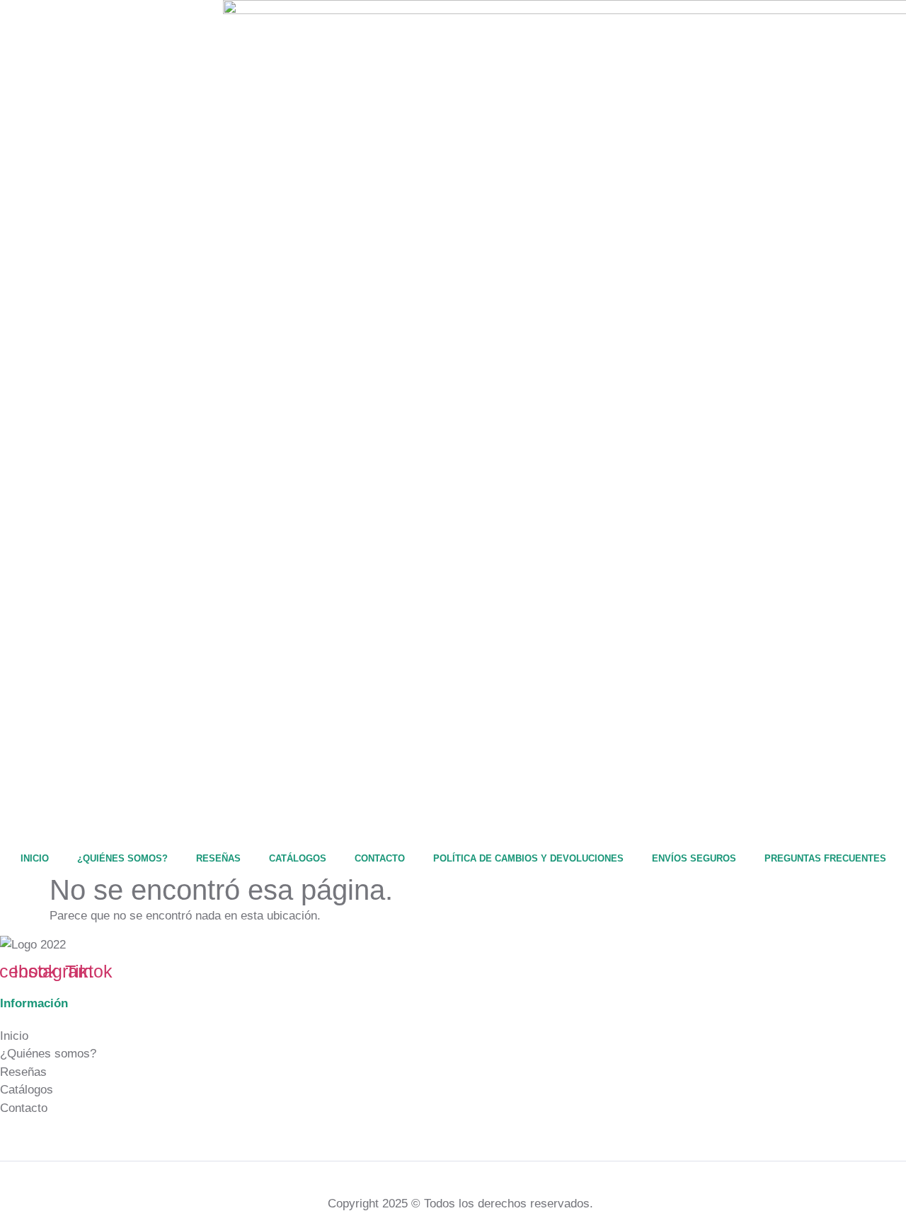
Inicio (35, 858)
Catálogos (297, 858)
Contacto (380, 858)
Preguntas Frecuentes (825, 858)
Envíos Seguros (694, 858)
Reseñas (218, 858)
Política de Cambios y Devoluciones (528, 858)
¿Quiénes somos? (122, 858)
